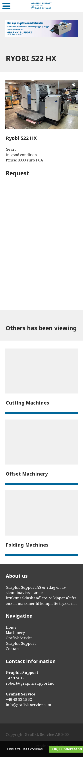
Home (11, 627)
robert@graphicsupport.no (30, 683)
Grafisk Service (19, 637)
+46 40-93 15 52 (19, 699)
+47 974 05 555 (18, 677)
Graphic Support (21, 643)
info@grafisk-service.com (28, 704)
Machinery (15, 632)
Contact (12, 648)
